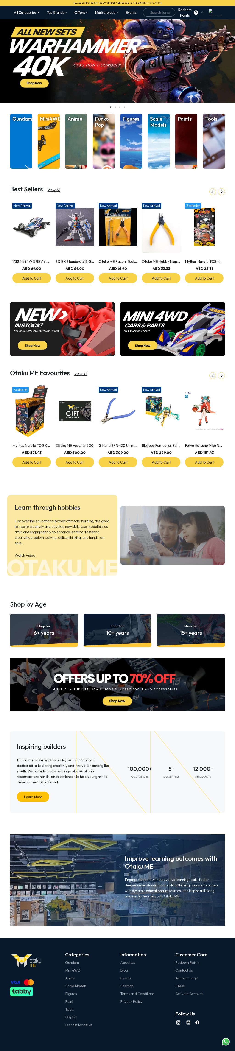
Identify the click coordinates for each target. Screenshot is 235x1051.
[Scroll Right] (221, 191)
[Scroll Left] (212, 191)
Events (131, 12)
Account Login (186, 978)
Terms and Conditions (137, 993)
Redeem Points (187, 962)
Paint (69, 1001)
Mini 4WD (73, 970)
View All (54, 189)
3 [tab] (120, 107)
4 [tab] (124, 107)
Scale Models (76, 986)
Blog (124, 970)
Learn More (33, 796)
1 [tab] (110, 107)
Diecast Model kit (78, 1025)
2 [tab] (115, 107)
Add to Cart (31, 278)
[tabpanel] (117, 61)
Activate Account (189, 993)
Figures (71, 993)
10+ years (117, 630)
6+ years (44, 630)
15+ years (191, 630)
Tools (69, 1009)
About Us (127, 962)
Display (71, 1017)
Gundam (72, 962)
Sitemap (127, 986)
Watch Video (25, 555)
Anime (70, 978)
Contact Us (184, 970)
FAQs (180, 986)
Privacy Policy (131, 1001)
